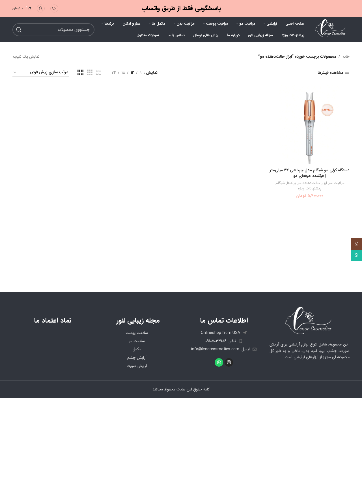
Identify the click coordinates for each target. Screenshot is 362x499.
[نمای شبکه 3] (89, 72)
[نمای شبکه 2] (98, 72)
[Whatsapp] (219, 362)
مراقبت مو (336, 183)
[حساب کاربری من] (41, 8)
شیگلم (280, 183)
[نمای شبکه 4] (80, 72)
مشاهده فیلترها (330, 72)
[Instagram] (229, 362)
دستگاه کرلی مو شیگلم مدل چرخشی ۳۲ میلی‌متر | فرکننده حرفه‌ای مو (309, 173)
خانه (346, 56)
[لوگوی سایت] (330, 29)
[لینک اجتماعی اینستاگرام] (356, 244)
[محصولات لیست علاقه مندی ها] (54, 8)
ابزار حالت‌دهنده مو (312, 183)
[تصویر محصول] (310, 125)
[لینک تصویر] (310, 320)
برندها (291, 183)
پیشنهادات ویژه (309, 188)
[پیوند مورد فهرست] (224, 341)
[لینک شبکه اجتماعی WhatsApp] (356, 255)
